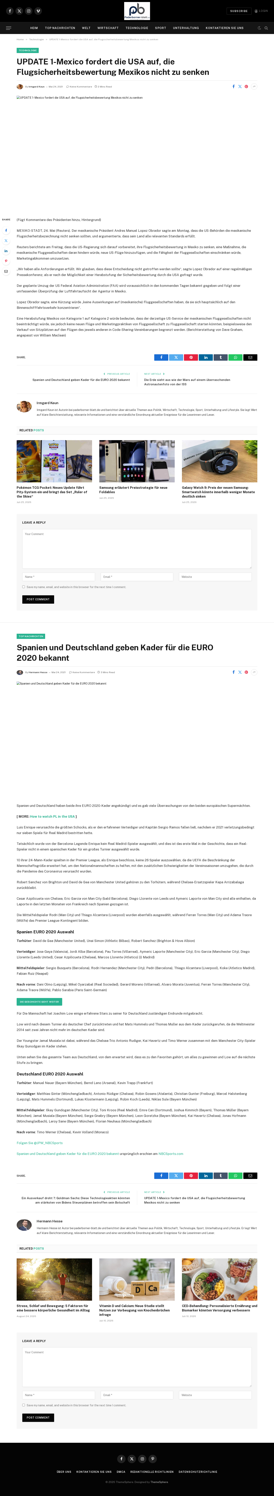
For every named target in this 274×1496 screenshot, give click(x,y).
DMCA (121, 1471)
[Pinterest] (6, 261)
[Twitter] (6, 241)
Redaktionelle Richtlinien (152, 1471)
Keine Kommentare (81, 86)
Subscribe (239, 11)
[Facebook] (6, 230)
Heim (34, 28)
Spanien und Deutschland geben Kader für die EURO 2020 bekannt (81, 380)
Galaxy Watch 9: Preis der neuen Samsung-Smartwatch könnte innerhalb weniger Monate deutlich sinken (218, 492)
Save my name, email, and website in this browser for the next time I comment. (76, 587)
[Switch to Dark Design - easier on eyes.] (259, 28)
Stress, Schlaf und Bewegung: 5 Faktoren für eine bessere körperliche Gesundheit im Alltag (53, 1308)
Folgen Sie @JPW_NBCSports (40, 1143)
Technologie (137, 28)
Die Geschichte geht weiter (39, 1001)
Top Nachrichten (60, 28)
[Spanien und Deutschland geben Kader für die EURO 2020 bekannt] (137, 739)
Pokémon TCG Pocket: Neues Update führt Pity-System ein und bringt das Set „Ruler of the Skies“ (52, 492)
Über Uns (64, 1471)
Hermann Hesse (38, 672)
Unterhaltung (186, 28)
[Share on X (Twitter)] (240, 86)
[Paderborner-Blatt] (137, 11)
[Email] (6, 271)
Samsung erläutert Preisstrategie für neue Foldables (133, 490)
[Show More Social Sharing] (254, 86)
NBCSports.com (170, 1154)
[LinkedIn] (6, 251)
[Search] (266, 28)
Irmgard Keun (37, 86)
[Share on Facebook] (233, 86)
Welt (86, 28)
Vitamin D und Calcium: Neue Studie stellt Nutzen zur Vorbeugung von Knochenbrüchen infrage (134, 1310)
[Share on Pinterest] (246, 86)
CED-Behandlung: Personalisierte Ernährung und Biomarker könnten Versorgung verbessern (219, 1308)
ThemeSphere (159, 1482)
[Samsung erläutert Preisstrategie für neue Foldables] (137, 461)
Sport (160, 28)
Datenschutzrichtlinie (198, 1471)
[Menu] (8, 28)
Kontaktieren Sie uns (225, 28)
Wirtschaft (108, 28)
